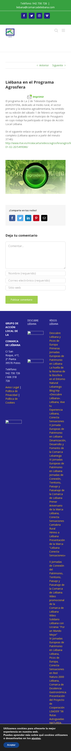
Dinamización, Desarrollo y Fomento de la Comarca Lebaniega (57, 448)
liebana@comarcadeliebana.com (35, 7)
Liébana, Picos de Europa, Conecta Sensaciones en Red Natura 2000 (56, 665)
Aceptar (11, 745)
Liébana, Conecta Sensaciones (56, 417)
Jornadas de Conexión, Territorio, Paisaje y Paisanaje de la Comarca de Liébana (56, 486)
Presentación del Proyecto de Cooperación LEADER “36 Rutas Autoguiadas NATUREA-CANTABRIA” (57, 711)
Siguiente (57, 65)
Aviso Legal (12, 387)
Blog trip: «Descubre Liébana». (55, 394)
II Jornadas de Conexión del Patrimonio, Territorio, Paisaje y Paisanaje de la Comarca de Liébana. (56, 577)
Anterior (44, 65)
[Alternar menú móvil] (64, 30)
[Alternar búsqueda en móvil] (56, 30)
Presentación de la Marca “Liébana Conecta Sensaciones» (57, 547)
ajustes (36, 738)
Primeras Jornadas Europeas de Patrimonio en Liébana (56, 356)
